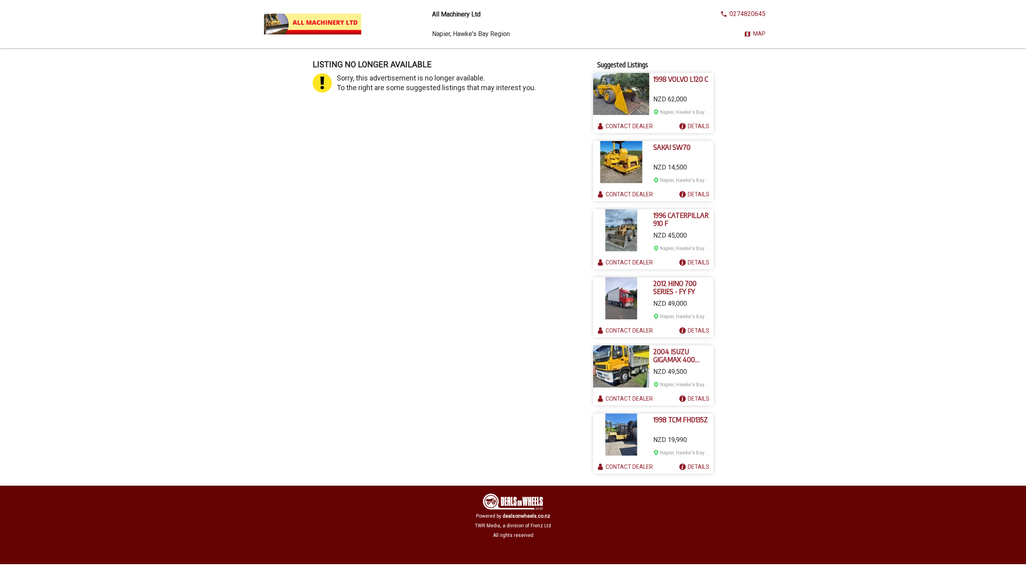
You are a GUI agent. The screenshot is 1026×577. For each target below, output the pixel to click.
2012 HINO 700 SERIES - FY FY (675, 287)
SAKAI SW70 (672, 147)
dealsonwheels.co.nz (526, 516)
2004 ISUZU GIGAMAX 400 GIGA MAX (674, 355)
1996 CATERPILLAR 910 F (681, 219)
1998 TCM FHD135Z (680, 420)
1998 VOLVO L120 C (680, 79)
